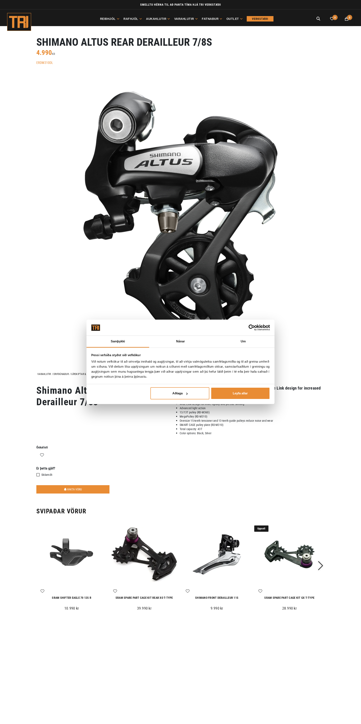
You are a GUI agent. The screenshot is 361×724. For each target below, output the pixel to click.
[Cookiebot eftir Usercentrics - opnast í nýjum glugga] (251, 328)
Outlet (232, 18)
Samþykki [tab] (118, 341)
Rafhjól (130, 18)
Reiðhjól (108, 18)
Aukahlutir (156, 18)
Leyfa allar (240, 393)
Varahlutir (184, 18)
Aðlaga (177, 393)
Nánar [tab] (180, 341)
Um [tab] (243, 341)
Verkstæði (260, 18)
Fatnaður (210, 18)
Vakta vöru (74, 489)
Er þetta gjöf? (45, 468)
